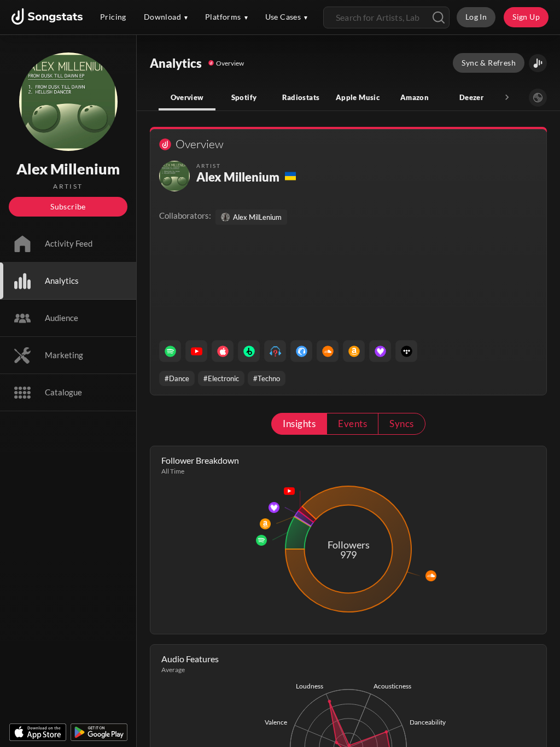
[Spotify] (170, 351)
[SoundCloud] (328, 351)
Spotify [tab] (244, 97)
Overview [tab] (187, 97)
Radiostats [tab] (301, 97)
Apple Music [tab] (358, 97)
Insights (299, 423)
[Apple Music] (223, 351)
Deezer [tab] (471, 97)
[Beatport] (249, 351)
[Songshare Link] (538, 63)
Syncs (401, 423)
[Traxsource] (301, 351)
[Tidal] (406, 351)
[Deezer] (380, 351)
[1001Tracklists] (275, 351)
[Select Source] (538, 98)
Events (352, 423)
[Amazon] (354, 351)
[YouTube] (196, 351)
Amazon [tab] (414, 97)
